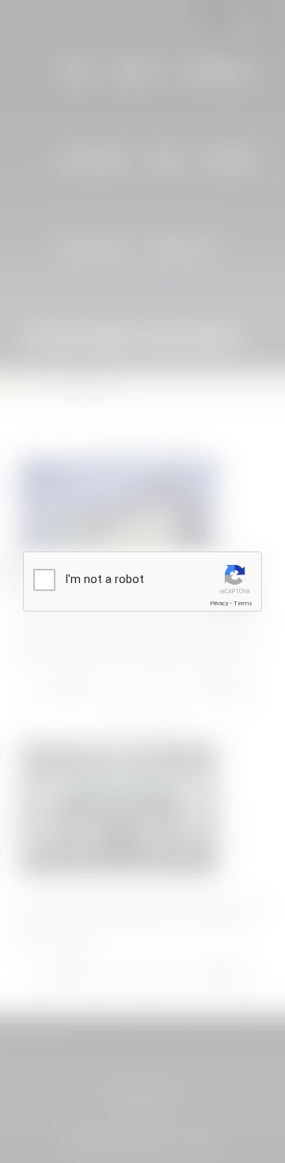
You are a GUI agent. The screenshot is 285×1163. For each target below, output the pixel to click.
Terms (243, 603)
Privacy (219, 603)
